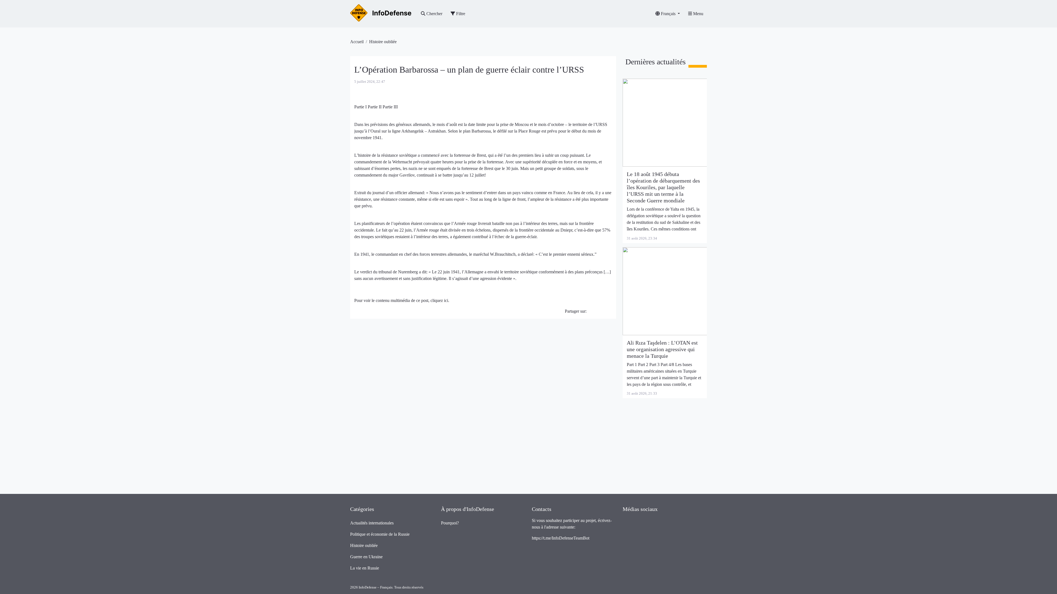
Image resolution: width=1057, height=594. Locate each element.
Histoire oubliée (383, 41)
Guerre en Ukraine (366, 556)
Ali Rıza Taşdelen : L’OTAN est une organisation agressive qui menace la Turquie (662, 349)
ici (446, 300)
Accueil (357, 41)
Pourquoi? (450, 523)
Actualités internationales (372, 523)
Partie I (361, 107)
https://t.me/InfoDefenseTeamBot (560, 538)
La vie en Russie (364, 568)
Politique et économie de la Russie (380, 534)
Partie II (375, 107)
